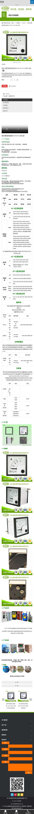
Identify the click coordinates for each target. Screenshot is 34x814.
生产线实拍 (6, 102)
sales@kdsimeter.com (18, 803)
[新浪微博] (15, 794)
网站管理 (29, 806)
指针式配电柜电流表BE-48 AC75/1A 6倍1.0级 (13, 135)
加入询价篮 (13, 86)
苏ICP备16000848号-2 (17, 808)
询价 (4, 86)
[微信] (18, 794)
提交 (29, 772)
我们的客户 (6, 108)
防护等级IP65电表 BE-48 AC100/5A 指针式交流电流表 (11, 706)
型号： (4, 94)
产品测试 (5, 105)
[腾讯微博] (12, 794)
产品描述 (5, 99)
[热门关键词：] (30, 19)
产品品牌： (6, 96)
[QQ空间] (22, 794)
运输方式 (5, 111)
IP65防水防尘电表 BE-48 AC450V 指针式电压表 (23, 706)
